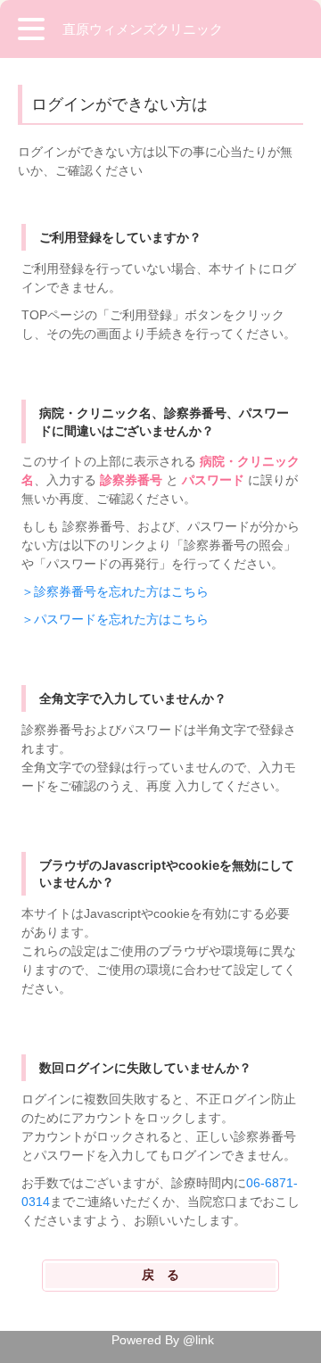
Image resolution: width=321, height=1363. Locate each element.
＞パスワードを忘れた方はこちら (115, 619)
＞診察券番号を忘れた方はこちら (115, 591)
